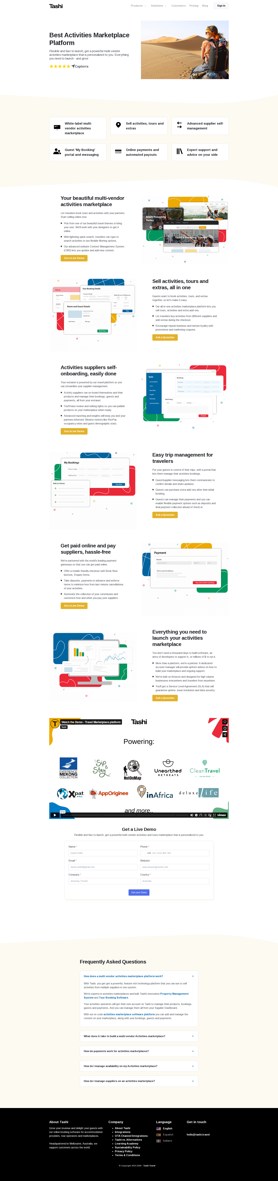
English (167, 1128)
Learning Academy (126, 1143)
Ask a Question (165, 337)
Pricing (194, 5)
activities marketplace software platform (129, 1014)
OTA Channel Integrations (131, 1136)
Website (145, 860)
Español (168, 1134)
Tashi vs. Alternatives (128, 1139)
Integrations (122, 1132)
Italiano (167, 1140)
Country (145, 874)
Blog (205, 5)
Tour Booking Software (113, 997)
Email (73, 860)
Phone (144, 846)
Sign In (221, 5)
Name (73, 846)
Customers (178, 5)
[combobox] (145, 853)
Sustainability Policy (127, 1147)
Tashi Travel (149, 1166)
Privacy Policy (123, 1151)
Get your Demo (139, 892)
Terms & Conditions (127, 1155)
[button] (139, 976)
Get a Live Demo (74, 258)
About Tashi (122, 1128)
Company (75, 874)
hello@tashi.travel (198, 1134)
